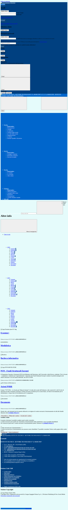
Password (18, 14)
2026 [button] (8, 247)
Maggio (13, 254)
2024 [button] (8, 308)
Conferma (9, 92)
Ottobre (13, 262)
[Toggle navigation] (14, 103)
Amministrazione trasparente (11, 483)
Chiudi (2, 51)
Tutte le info (7, 234)
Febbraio (13, 250)
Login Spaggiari (43, 41)
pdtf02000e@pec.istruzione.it (21, 449)
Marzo (13, 251)
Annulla (3, 92)
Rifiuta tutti (14, 415)
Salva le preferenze (13, 432)
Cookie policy (7, 471)
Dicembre (13, 265)
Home (64, 202)
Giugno (13, 256)
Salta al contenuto (5, 1)
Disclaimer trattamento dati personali (10, 495)
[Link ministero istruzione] (8, 3)
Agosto (13, 259)
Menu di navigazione (31, 231)
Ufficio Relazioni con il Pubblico (12, 476)
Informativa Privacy (9, 474)
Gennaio (13, 248)
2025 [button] (8, 278)
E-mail (18, 38)
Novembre (13, 263)
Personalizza (4, 415)
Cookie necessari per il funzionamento (11, 427)
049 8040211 (9, 446)
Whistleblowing (8, 480)
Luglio (12, 257)
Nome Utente (19, 13)
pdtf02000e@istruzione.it (21, 447)
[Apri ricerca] (54, 103)
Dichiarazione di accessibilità (11, 477)
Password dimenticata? (7, 17)
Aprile (13, 253)
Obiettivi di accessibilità (10, 479)
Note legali (7, 473)
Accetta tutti (26, 415)
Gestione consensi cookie (10, 482)
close (2, 110)
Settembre (13, 260)
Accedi (3, 4)
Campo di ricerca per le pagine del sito (11, 213)
